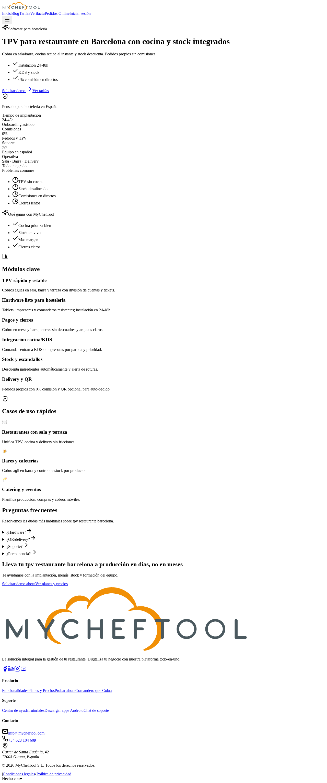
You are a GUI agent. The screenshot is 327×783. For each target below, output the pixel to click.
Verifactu (37, 13)
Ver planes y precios (51, 584)
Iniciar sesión (80, 13)
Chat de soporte (96, 710)
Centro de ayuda (15, 710)
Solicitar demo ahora (18, 584)
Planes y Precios (41, 690)
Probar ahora (65, 690)
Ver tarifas (40, 91)
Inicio (6, 13)
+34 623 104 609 (22, 740)
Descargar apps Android (64, 710)
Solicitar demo (14, 91)
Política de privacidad (54, 774)
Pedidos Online (57, 13)
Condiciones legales (19, 774)
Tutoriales (36, 710)
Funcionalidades (15, 690)
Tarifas (24, 13)
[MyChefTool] (21, 9)
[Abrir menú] (7, 20)
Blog (15, 13)
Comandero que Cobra (93, 690)
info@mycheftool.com (26, 733)
